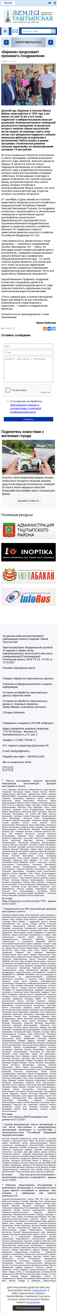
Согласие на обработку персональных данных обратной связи (25, 694)
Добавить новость (28, 501)
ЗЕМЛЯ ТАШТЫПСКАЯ (28, 42)
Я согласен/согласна (28, 1308)
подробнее (39, 1290)
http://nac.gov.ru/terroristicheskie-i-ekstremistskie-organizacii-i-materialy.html (29, 1176)
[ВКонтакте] (49, 329)
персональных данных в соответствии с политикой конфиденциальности (25, 408)
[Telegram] (54, 329)
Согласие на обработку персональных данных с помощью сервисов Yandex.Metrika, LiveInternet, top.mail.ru (25, 704)
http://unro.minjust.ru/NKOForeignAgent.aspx (25, 1117)
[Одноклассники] (45, 329)
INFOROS (32, 756)
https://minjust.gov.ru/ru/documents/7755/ (24, 901)
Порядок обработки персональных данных (28, 678)
